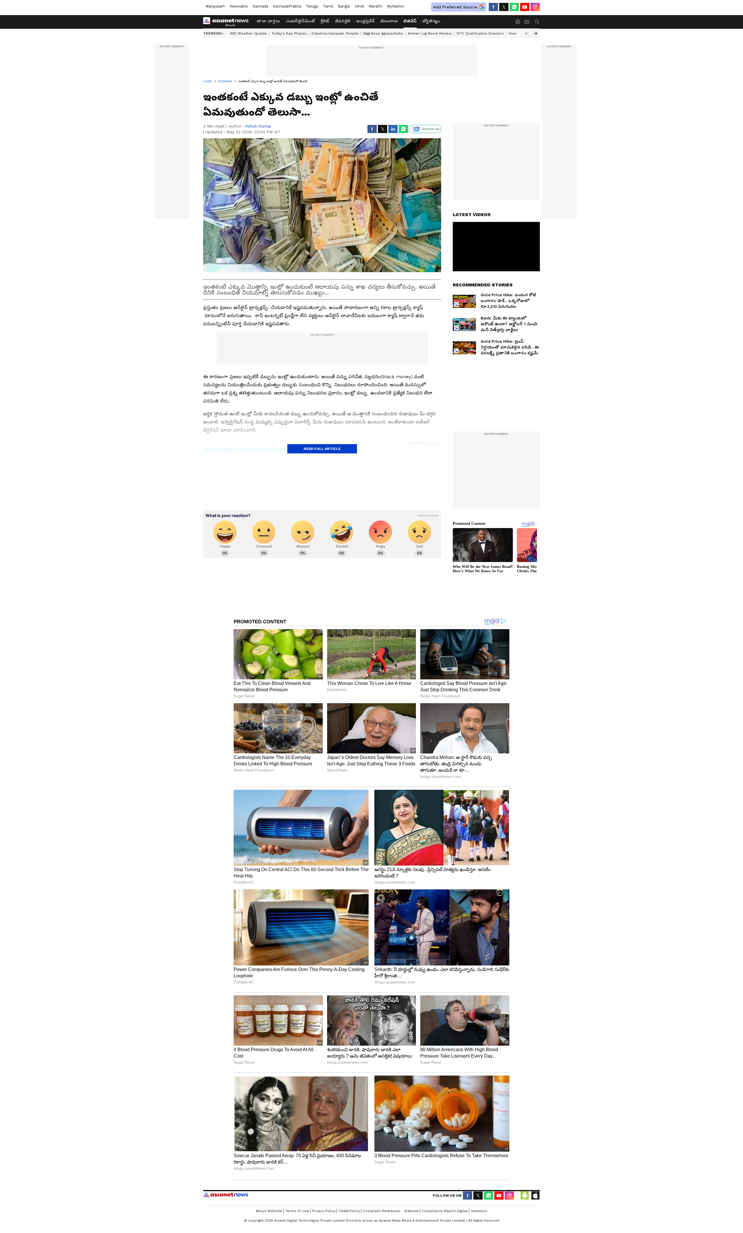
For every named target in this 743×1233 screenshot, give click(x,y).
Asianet (225, 1194)
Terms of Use (297, 1211)
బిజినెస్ (409, 21)
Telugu (312, 6)
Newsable (239, 6)
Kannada (260, 6)
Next (535, 33)
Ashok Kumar (258, 126)
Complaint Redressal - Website (391, 1211)
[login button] (519, 22)
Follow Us (430, 129)
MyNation (395, 6)
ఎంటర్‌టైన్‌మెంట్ (300, 21)
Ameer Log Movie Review (430, 33)
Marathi (375, 6)
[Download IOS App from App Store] (535, 1195)
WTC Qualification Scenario (480, 33)
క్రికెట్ (325, 21)
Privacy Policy (324, 1211)
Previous (526, 33)
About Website (269, 1211)
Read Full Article (322, 449)
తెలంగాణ (389, 21)
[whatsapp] (514, 7)
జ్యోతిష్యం (431, 21)
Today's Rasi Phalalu (289, 33)
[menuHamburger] (527, 22)
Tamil (328, 6)
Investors (479, 1211)
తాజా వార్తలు (268, 21)
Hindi (359, 6)
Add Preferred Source (455, 7)
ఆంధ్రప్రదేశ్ (365, 21)
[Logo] (228, 21)
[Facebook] (493, 7)
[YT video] (524, 7)
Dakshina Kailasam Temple (335, 33)
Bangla (344, 6)
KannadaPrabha (287, 6)
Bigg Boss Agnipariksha (383, 33)
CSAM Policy (349, 1211)
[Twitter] (503, 7)
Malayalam (215, 6)
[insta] (535, 7)
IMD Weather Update (248, 33)
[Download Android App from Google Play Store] (524, 1195)
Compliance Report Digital (445, 1211)
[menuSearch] (537, 21)
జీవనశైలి (342, 21)
